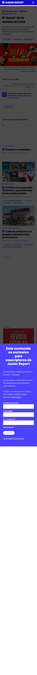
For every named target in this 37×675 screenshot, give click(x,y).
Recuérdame (8, 427)
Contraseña (8, 411)
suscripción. (16, 397)
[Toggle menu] (33, 2)
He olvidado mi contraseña (13, 438)
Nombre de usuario (11, 403)
